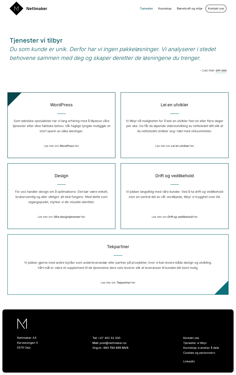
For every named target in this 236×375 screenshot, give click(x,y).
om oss (220, 70)
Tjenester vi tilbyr (195, 343)
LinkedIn (189, 361)
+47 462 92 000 (109, 338)
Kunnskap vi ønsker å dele (201, 347)
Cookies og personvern (199, 352)
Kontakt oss (191, 338)
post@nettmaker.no (113, 343)
